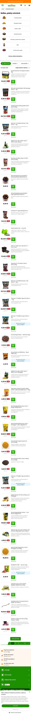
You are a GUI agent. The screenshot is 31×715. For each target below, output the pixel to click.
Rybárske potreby (10, 9)
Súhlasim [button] (15, 705)
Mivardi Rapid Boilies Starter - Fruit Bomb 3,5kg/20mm (20, 513)
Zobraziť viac (15, 639)
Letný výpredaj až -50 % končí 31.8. (15, 1)
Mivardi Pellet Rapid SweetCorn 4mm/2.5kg (19, 441)
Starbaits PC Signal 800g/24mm (19, 210)
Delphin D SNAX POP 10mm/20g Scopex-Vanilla (19, 619)
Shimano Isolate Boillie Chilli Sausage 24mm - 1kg (20, 88)
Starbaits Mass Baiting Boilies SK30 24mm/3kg (20, 106)
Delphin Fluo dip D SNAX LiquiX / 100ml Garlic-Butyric (19, 141)
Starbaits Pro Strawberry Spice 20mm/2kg (19, 264)
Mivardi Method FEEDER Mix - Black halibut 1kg (20, 352)
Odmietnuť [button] (15, 709)
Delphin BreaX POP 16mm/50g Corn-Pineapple (20, 495)
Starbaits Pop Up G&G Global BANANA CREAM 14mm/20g (18, 584)
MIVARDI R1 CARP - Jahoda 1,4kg (19, 565)
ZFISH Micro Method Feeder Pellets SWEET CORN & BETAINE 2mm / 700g (20, 389)
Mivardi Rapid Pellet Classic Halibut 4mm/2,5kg (20, 459)
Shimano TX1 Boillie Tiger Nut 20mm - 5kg (20, 299)
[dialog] (15, 702)
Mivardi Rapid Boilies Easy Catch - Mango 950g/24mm (20, 406)
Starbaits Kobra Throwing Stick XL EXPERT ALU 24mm (19, 601)
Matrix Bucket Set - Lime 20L (18, 228)
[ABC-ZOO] (11, 5)
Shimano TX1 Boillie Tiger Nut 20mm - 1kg (20, 476)
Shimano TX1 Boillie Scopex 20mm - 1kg (20, 316)
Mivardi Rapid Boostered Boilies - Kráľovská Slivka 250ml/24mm (19, 176)
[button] (15, 712)
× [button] (29, 692)
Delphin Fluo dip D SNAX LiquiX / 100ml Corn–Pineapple (19, 371)
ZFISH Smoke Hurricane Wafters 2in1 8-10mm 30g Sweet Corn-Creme (20, 530)
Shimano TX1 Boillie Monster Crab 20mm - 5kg (19, 281)
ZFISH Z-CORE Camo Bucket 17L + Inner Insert (19, 246)
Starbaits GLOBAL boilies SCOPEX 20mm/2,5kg (19, 158)
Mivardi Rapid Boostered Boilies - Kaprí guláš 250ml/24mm (19, 193)
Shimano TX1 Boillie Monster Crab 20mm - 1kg (19, 123)
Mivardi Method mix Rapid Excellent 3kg (20, 71)
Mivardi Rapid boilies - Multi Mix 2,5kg (20, 334)
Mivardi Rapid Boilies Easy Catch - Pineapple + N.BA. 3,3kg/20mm (20, 424)
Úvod (3, 9)
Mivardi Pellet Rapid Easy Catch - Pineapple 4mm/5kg (19, 548)
